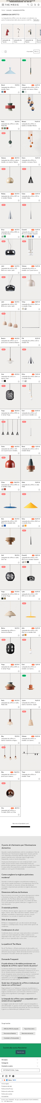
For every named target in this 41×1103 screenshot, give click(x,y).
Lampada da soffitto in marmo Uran (8, 377)
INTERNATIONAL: (10, 1070)
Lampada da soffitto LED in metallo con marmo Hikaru (30, 88)
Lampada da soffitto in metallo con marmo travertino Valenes (29, 740)
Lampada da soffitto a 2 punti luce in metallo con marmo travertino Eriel (29, 415)
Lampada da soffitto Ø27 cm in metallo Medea (10, 197)
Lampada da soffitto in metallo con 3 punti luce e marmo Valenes (30, 270)
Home (3, 10)
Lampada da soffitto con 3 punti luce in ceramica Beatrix (10, 341)
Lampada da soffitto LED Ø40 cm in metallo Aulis (30, 631)
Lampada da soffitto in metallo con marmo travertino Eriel (29, 668)
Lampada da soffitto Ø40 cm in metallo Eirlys (31, 377)
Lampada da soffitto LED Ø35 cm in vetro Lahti (30, 595)
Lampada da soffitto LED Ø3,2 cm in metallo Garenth (30, 558)
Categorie (5, 1063)
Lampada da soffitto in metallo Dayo (8, 88)
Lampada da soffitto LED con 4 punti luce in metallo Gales (9, 450)
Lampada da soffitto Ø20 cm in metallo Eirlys (10, 233)
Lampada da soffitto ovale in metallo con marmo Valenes (10, 161)
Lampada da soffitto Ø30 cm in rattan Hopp (10, 414)
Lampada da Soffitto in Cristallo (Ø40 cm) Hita (8, 811)
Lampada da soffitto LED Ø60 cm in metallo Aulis (9, 522)
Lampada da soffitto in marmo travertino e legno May (9, 740)
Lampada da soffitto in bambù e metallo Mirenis (29, 125)
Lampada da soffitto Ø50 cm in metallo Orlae (10, 485)
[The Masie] (11, 4)
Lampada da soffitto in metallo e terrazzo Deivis (29, 161)
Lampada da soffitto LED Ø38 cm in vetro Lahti (9, 305)
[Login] (38, 4)
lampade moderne (23, 978)
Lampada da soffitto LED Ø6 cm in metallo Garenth (30, 233)
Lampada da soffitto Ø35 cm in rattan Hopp (10, 668)
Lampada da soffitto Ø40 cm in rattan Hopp (10, 595)
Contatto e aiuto (7, 1066)
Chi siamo (5, 1060)
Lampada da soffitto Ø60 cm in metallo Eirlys (31, 522)
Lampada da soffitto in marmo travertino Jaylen (29, 703)
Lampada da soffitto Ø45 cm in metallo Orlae (31, 305)
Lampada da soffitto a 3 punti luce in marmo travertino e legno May (8, 776)
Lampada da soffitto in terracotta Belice (8, 631)
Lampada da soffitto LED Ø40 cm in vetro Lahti (9, 269)
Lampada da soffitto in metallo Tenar (29, 775)
